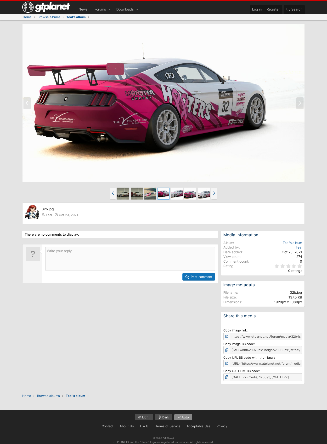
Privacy (222, 426)
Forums (100, 9)
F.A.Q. (144, 426)
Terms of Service (167, 426)
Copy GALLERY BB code (241, 371)
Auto (185, 417)
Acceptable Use (198, 426)
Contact (107, 426)
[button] (109, 9)
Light (145, 417)
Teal (49, 215)
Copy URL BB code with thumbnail (248, 357)
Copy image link (235, 330)
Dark (165, 417)
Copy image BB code (238, 344)
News (83, 9)
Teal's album (292, 243)
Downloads (125, 9)
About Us (127, 426)
